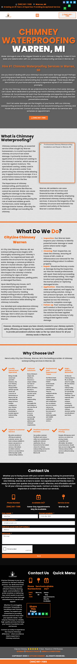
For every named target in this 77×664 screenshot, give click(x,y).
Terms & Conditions (50, 651)
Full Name (7, 513)
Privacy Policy (33, 651)
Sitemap (20, 651)
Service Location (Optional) (15, 527)
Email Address (9, 520)
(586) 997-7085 (25, 4)
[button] (64, 2)
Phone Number (46, 513)
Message (6, 534)
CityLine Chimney (37, 656)
